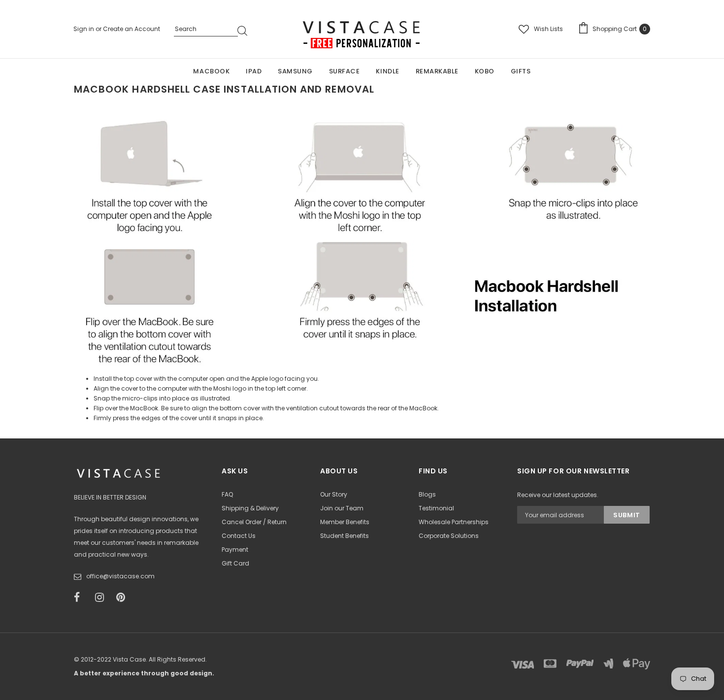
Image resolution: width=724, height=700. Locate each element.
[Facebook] (81, 597)
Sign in (84, 29)
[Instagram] (102, 597)
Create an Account (131, 29)
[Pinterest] (123, 597)
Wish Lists (548, 29)
